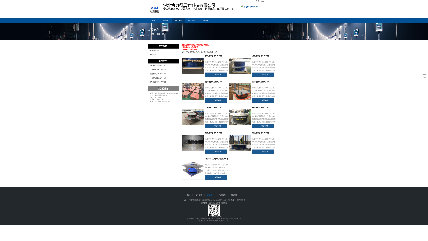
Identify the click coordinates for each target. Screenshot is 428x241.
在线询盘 (205, 21)
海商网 (209, 221)
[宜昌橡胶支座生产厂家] (240, 91)
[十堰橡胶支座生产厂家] (193, 117)
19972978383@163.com (162, 101)
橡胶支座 (219, 219)
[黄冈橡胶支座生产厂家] (193, 65)
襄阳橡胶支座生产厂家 (158, 74)
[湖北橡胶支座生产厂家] (240, 142)
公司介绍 (165, 21)
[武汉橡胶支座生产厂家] (193, 142)
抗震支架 (224, 203)
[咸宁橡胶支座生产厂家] (240, 65)
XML (227, 221)
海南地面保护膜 (214, 203)
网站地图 (215, 221)
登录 (257, 1)
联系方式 (191, 21)
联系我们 (163, 88)
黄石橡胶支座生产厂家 (213, 82)
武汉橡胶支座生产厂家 (158, 70)
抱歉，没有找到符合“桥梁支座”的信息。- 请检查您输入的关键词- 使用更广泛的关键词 (196, 47)
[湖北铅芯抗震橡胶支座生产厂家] (193, 168)
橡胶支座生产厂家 (235, 219)
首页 (153, 21)
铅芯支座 (153, 55)
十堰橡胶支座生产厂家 (158, 78)
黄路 (158, 99)
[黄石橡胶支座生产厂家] (193, 91)
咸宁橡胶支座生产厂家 (260, 56)
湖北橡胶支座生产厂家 (158, 65)
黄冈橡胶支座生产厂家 (213, 56)
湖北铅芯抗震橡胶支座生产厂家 (216, 159)
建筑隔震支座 (154, 50)
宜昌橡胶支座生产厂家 (158, 82)
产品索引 (222, 221)
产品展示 (178, 21)
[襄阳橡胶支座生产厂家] (240, 117)
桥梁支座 (225, 219)
